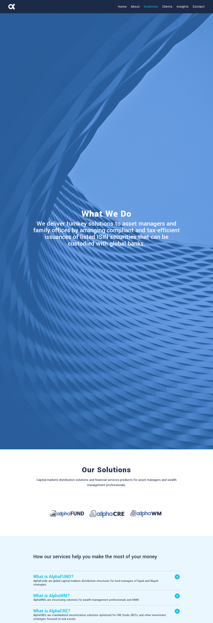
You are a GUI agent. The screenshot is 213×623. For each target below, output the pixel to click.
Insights (183, 6)
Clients (167, 6)
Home (122, 6)
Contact (199, 6)
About (135, 6)
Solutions (151, 6)
